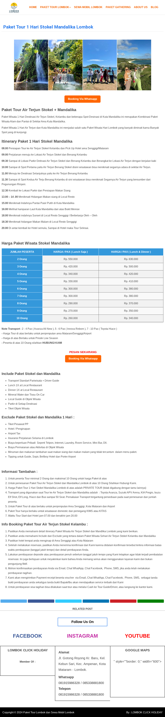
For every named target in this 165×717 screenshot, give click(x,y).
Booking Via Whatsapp (82, 98)
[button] (55, 7)
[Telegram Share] (68, 601)
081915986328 (69, 683)
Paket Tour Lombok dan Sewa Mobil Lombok (48, 712)
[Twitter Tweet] (13, 601)
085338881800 (93, 683)
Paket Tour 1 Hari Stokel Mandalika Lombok (48, 27)
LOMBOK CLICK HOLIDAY (147, 712)
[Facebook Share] (41, 601)
